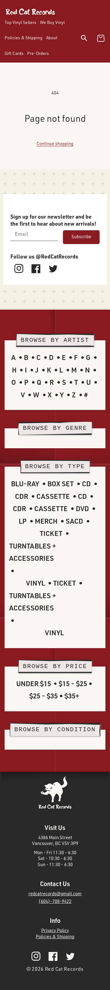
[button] (87, 39)
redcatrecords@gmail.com (55, 893)
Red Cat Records (64, 969)
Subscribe (81, 236)
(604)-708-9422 (55, 901)
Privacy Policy (55, 930)
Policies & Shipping (55, 936)
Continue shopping (55, 143)
